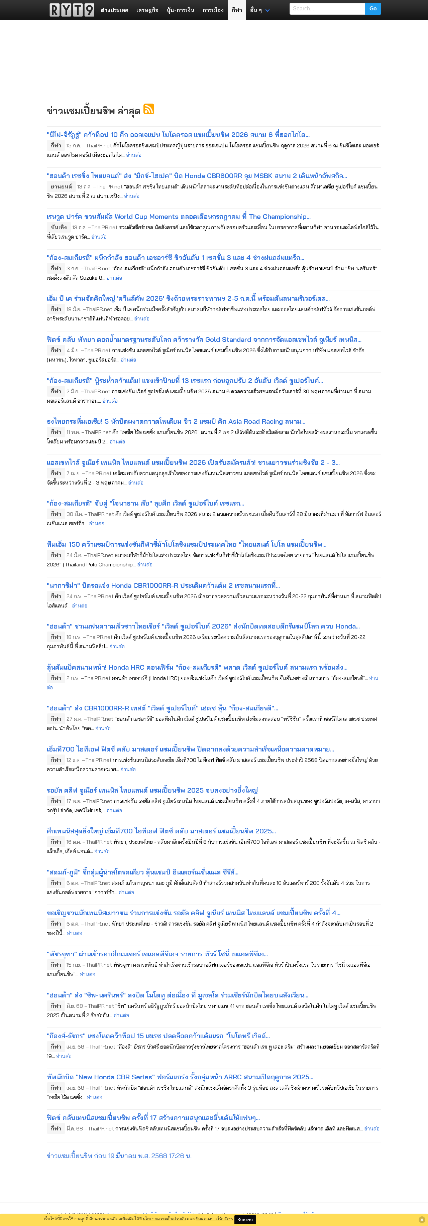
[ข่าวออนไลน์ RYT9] (70, 10)
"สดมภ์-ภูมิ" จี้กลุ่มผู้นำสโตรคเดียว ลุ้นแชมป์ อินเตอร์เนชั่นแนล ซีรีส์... (142, 872)
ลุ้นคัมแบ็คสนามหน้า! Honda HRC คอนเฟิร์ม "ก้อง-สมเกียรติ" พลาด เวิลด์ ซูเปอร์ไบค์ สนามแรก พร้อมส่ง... (197, 667)
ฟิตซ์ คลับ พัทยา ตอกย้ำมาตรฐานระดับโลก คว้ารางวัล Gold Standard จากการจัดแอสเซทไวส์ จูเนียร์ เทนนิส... (204, 339)
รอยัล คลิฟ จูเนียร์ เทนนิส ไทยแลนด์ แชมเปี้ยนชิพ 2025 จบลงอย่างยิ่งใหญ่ (152, 790)
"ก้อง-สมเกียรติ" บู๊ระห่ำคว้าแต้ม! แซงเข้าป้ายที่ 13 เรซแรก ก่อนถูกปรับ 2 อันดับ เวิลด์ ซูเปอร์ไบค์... (185, 380)
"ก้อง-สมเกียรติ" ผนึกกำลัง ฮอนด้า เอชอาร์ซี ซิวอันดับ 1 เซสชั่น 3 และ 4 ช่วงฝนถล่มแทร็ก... (175, 257)
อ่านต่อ (133, 154)
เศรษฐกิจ (147, 10)
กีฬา (237, 10)
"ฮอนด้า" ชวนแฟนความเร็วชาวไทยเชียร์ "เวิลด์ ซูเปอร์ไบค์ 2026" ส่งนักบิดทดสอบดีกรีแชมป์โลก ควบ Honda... (203, 626)
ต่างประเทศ (114, 10)
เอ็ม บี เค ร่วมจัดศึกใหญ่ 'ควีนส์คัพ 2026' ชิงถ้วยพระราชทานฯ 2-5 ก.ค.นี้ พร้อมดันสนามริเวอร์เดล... (188, 298)
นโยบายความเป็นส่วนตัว (164, 1218)
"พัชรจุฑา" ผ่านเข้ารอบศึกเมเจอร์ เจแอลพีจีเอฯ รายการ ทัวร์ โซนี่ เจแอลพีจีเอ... (157, 954)
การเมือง (213, 10)
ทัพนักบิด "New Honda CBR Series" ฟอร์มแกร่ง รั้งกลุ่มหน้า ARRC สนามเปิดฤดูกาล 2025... (180, 1077)
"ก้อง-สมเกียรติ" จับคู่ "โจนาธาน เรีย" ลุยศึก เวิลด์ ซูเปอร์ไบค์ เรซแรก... (145, 503)
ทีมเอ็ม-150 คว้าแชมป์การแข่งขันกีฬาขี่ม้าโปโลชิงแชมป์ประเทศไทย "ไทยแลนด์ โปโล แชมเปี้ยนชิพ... (186, 544)
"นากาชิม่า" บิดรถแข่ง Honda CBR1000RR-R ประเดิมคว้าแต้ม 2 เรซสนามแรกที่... (163, 585)
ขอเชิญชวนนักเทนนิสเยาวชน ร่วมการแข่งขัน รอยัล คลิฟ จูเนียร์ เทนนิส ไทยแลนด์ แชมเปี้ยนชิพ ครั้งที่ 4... (193, 913)
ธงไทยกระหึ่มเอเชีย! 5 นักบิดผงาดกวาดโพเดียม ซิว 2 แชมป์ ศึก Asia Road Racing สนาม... (176, 421)
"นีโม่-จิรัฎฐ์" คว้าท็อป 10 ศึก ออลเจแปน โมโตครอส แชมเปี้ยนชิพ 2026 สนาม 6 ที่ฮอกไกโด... (178, 134)
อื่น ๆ (256, 10)
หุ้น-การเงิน (181, 10)
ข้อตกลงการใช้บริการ (214, 1218)
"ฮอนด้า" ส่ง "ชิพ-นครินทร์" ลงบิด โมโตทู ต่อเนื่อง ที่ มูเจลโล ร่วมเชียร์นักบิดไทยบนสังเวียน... (177, 995)
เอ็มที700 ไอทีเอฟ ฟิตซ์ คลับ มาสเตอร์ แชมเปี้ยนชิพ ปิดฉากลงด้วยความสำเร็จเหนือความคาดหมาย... (190, 749)
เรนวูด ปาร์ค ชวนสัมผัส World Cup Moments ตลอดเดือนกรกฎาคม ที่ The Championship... (179, 216)
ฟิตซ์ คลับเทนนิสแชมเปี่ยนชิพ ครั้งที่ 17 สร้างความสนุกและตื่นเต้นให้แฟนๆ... (153, 1117)
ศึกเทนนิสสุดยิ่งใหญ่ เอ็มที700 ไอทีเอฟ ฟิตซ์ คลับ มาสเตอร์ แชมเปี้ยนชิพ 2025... (161, 831)
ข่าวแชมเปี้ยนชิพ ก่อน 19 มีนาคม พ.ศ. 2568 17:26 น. (119, 1155)
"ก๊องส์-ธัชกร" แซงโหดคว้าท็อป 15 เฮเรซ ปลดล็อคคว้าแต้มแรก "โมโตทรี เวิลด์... (158, 1036)
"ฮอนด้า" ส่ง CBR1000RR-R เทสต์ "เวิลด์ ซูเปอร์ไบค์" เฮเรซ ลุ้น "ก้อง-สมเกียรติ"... (162, 708)
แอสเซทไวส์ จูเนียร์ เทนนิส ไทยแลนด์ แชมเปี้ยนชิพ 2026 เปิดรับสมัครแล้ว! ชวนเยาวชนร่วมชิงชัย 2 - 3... (193, 462)
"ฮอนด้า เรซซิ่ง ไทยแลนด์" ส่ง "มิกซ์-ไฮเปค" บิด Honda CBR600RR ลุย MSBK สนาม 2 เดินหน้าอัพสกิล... (197, 175)
